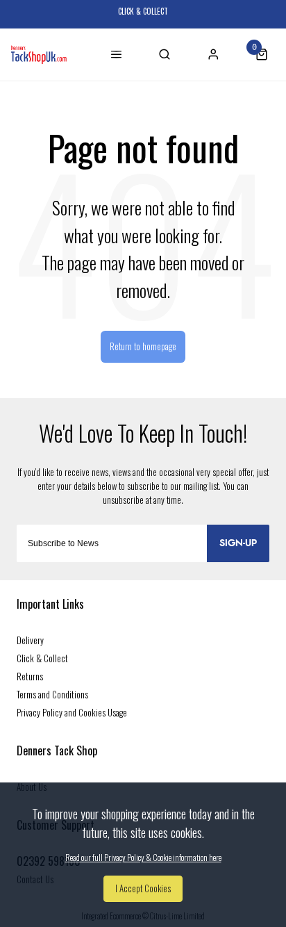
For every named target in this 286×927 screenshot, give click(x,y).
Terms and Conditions (52, 694)
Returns (30, 676)
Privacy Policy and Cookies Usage (72, 712)
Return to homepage (143, 346)
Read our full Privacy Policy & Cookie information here (143, 857)
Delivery (30, 640)
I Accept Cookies (143, 888)
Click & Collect (42, 658)
